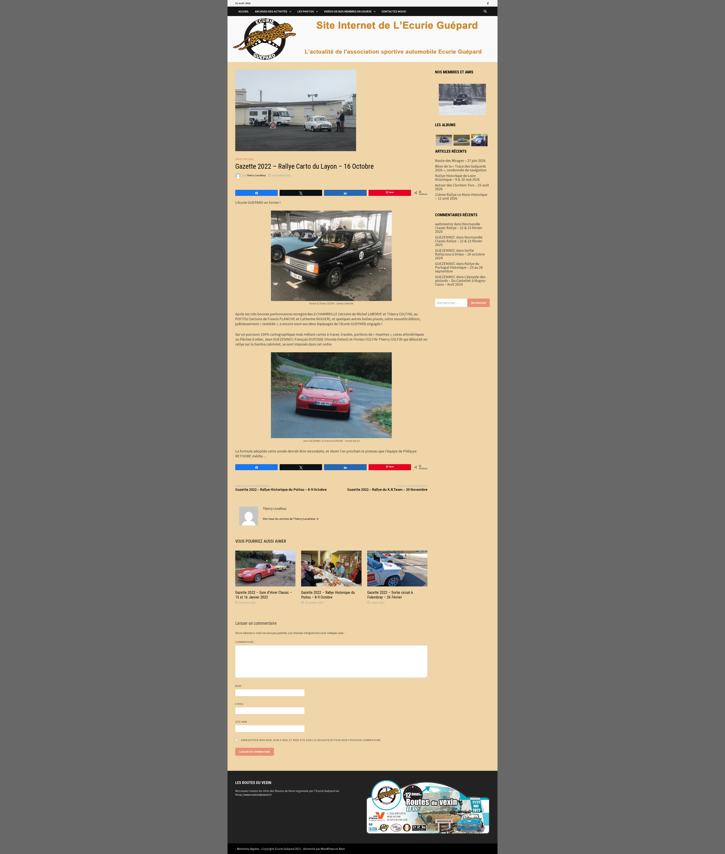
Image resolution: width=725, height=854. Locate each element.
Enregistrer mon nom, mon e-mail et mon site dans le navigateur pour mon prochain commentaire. (311, 740)
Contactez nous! (394, 11)
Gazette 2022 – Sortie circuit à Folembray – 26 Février (390, 594)
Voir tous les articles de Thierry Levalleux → (291, 519)
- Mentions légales (247, 849)
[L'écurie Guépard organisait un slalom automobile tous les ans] (462, 139)
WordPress (328, 849)
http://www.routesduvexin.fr (253, 794)
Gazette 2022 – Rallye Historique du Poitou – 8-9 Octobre (328, 594)
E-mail (240, 704)
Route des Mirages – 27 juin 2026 (460, 160)
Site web (241, 721)
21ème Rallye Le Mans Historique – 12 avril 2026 (461, 196)
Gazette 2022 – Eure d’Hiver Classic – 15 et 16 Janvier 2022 (263, 594)
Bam (342, 849)
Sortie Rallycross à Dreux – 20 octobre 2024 (460, 254)
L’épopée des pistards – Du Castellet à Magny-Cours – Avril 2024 (460, 280)
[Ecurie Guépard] (362, 38)
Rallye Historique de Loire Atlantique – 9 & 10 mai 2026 (457, 177)
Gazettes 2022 (244, 159)
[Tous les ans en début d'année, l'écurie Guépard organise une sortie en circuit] (444, 139)
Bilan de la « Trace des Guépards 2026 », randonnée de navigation (460, 168)
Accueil (243, 11)
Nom (239, 686)
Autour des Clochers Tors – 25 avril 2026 (462, 187)
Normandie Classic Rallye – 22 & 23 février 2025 (458, 228)
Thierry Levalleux (256, 175)
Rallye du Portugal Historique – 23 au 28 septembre (459, 267)
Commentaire (245, 642)
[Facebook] (488, 3)
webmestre (444, 224)
